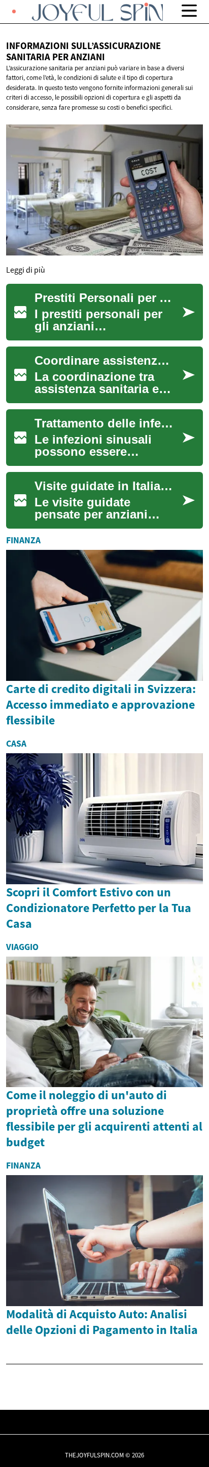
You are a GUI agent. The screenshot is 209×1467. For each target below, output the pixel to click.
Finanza (23, 540)
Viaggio (22, 947)
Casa (16, 743)
